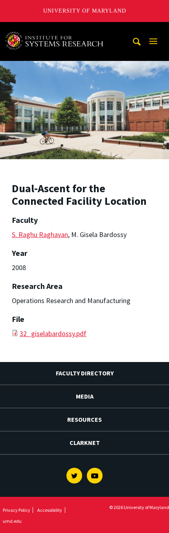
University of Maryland (84, 11)
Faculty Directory (85, 373)
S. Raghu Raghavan (40, 234)
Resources (84, 419)
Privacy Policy (16, 510)
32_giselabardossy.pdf (53, 333)
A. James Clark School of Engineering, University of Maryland (56, 29)
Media (85, 396)
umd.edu (12, 521)
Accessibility (49, 510)
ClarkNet (85, 443)
